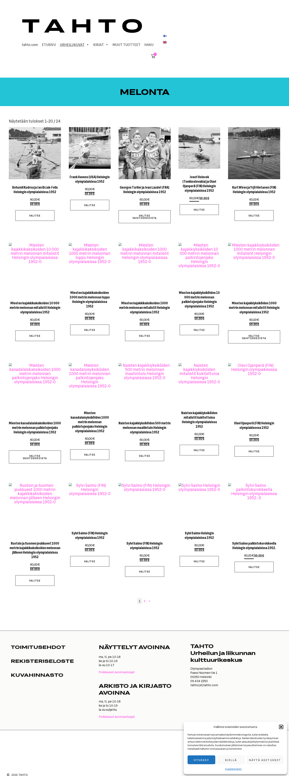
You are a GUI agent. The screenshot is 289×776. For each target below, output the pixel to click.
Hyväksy (201, 760)
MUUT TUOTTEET (126, 44)
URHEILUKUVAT (72, 44)
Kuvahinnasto (37, 675)
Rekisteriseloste (42, 661)
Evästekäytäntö (233, 769)
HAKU (149, 44)
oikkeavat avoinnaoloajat (118, 672)
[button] (281, 727)
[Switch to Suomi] (164, 36)
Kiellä (231, 760)
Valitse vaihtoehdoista (145, 216)
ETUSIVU (49, 44)
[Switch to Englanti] (164, 42)
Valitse (34, 215)
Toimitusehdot (38, 647)
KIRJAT (98, 44)
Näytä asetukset (265, 760)
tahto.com (30, 44)
